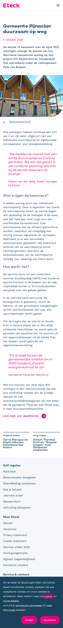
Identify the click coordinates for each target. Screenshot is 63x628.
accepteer (50, 620)
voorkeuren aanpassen (29, 605)
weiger (29, 620)
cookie (48, 596)
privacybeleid (11, 600)
